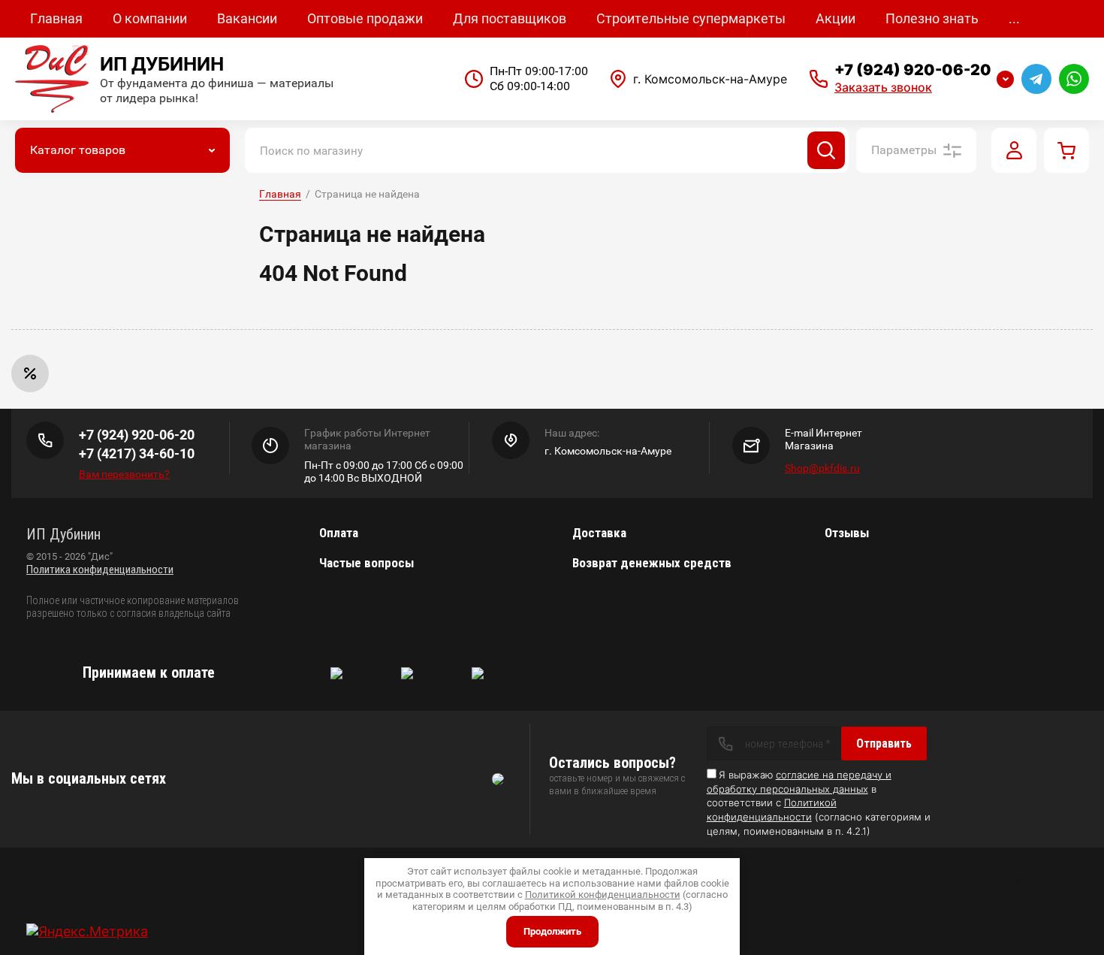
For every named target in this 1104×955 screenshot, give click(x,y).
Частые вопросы (366, 562)
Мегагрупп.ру (1042, 878)
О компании (150, 18)
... (1014, 18)
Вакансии (247, 18)
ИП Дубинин (162, 64)
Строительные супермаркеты (691, 18)
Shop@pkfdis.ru (822, 468)
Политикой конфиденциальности (602, 894)
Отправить (884, 743)
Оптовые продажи (365, 18)
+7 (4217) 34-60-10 (137, 453)
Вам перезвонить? (124, 474)
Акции (835, 18)
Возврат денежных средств (651, 562)
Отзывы (847, 532)
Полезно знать (932, 18)
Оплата (338, 532)
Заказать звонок (883, 87)
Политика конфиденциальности (99, 569)
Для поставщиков (509, 18)
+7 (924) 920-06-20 (912, 70)
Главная (56, 18)
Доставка (599, 532)
